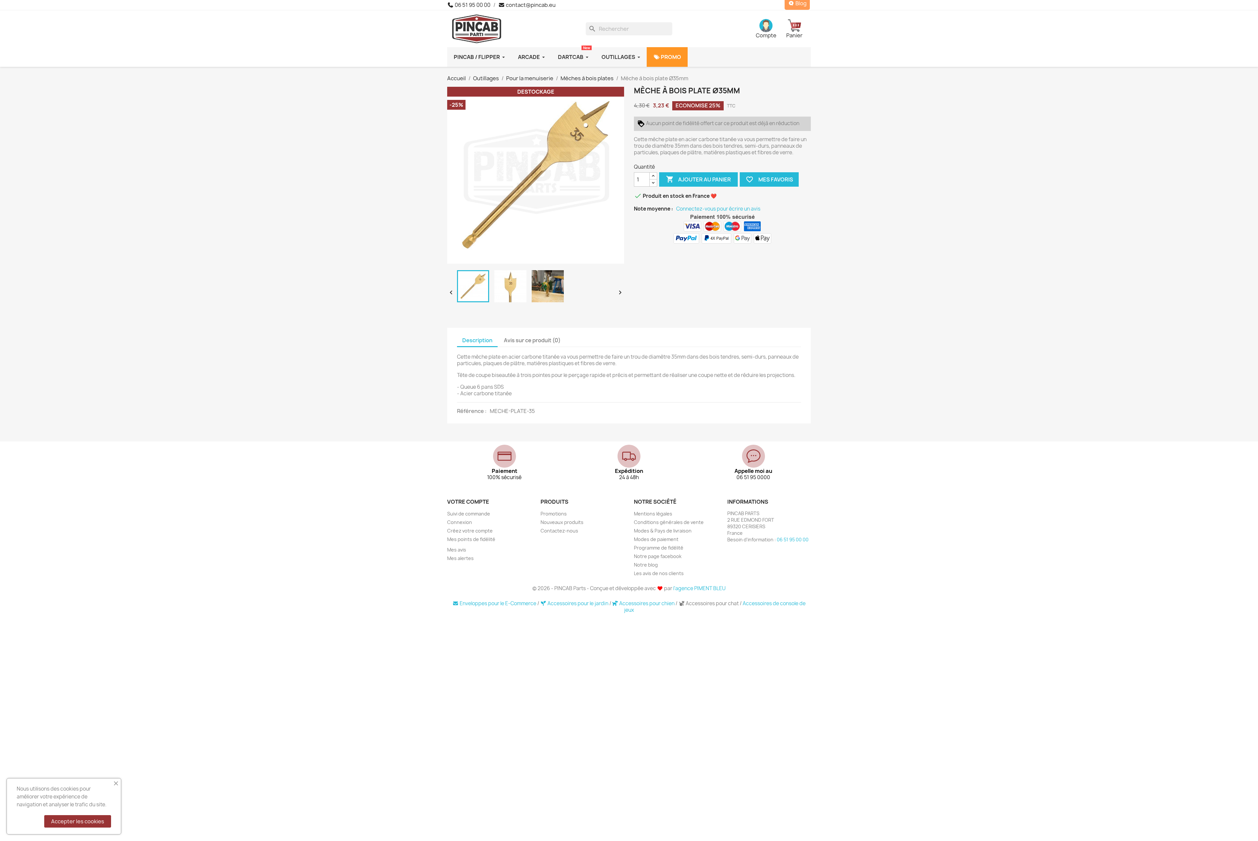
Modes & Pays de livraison (663, 531)
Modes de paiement (656, 539)
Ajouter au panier (698, 179)
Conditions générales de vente (669, 522)
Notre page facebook (657, 556)
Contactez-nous (559, 531)
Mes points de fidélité (471, 539)
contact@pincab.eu (530, 5)
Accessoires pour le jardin (577, 603)
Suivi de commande (468, 514)
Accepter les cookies (77, 821)
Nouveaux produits (562, 522)
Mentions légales (653, 514)
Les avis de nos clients (659, 573)
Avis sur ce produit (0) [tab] (532, 340)
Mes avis (456, 550)
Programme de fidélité (658, 548)
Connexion (459, 522)
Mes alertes (460, 558)
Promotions (554, 514)
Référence (471, 411)
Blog (800, 3)
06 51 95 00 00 (472, 5)
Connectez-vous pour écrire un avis (718, 209)
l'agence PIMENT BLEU (699, 588)
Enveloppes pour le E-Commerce (498, 603)
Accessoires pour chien (647, 603)
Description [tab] (477, 340)
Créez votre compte (470, 531)
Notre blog (646, 565)
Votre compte (468, 501)
